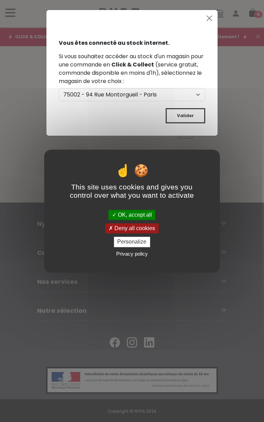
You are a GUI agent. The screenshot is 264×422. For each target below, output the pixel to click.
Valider (185, 116)
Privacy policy (132, 254)
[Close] (209, 18)
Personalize (131, 242)
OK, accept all (134, 215)
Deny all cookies (134, 228)
